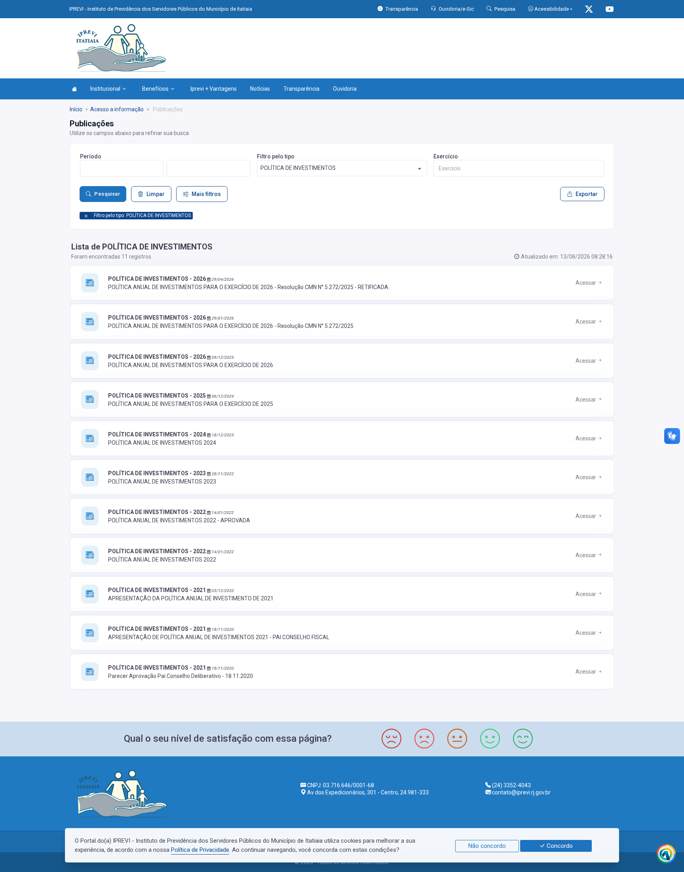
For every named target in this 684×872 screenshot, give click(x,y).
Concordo (559, 845)
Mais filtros (206, 194)
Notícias (260, 89)
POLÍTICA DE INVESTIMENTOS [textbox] (298, 168)
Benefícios (155, 89)
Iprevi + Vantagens (213, 89)
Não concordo (487, 845)
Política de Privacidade (200, 849)
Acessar (586, 283)
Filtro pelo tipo (275, 156)
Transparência (301, 89)
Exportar (587, 194)
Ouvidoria (345, 89)
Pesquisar (107, 194)
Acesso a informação (117, 109)
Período (90, 156)
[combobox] (342, 168)
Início (76, 109)
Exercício (445, 156)
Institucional (105, 89)
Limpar (155, 194)
